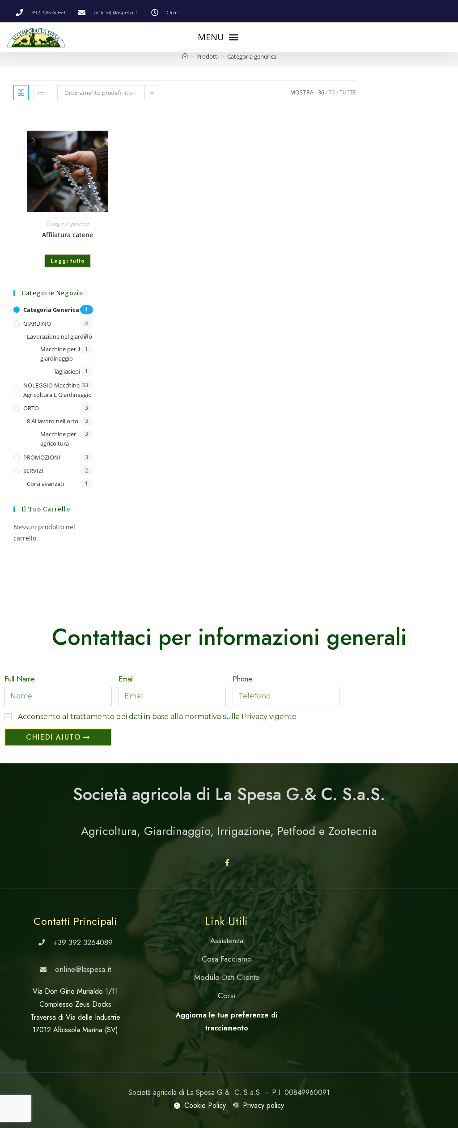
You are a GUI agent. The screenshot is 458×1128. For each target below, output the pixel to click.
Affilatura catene (67, 234)
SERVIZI (33, 471)
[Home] (185, 56)
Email (126, 679)
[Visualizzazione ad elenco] (40, 92)
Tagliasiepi (67, 371)
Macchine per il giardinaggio (60, 353)
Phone (242, 679)
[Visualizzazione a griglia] (21, 92)
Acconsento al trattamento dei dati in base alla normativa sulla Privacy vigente (157, 716)
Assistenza (226, 940)
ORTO (31, 408)
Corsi (226, 995)
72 (332, 92)
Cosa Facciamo (227, 958)
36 (321, 92)
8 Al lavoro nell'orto (52, 421)
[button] (218, 37)
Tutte (347, 92)
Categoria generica (251, 56)
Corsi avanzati (45, 484)
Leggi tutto (68, 261)
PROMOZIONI (41, 457)
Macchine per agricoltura (58, 438)
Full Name (19, 679)
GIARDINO (37, 323)
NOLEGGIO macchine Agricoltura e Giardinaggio (57, 390)
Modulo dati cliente (226, 977)
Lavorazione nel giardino (59, 336)
